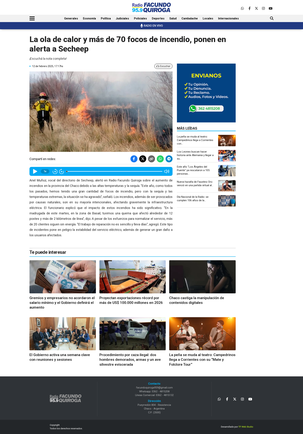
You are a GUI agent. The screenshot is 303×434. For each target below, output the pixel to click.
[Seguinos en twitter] (256, 8)
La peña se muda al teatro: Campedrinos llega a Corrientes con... (195, 140)
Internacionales (228, 18)
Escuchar (165, 66)
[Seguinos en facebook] (249, 8)
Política (106, 18)
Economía (89, 18)
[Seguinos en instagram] (263, 8)
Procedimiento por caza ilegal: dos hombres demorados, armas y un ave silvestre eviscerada (130, 360)
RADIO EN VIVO (153, 25)
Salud (173, 18)
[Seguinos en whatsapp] (242, 8)
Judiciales (122, 18)
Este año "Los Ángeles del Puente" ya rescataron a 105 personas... (193, 170)
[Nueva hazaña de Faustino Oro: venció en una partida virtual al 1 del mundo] (227, 185)
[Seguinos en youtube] (270, 8)
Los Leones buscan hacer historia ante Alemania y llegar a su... (195, 155)
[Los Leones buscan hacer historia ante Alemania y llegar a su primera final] (227, 155)
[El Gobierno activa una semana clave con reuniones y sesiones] (62, 333)
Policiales (140, 18)
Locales (208, 18)
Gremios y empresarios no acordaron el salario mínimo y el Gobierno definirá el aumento (62, 303)
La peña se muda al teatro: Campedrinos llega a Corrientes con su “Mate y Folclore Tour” (202, 360)
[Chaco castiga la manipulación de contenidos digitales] (202, 276)
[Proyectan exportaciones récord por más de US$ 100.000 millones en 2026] (132, 276)
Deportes (158, 18)
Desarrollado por (237, 426)
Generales (71, 18)
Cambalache (189, 18)
